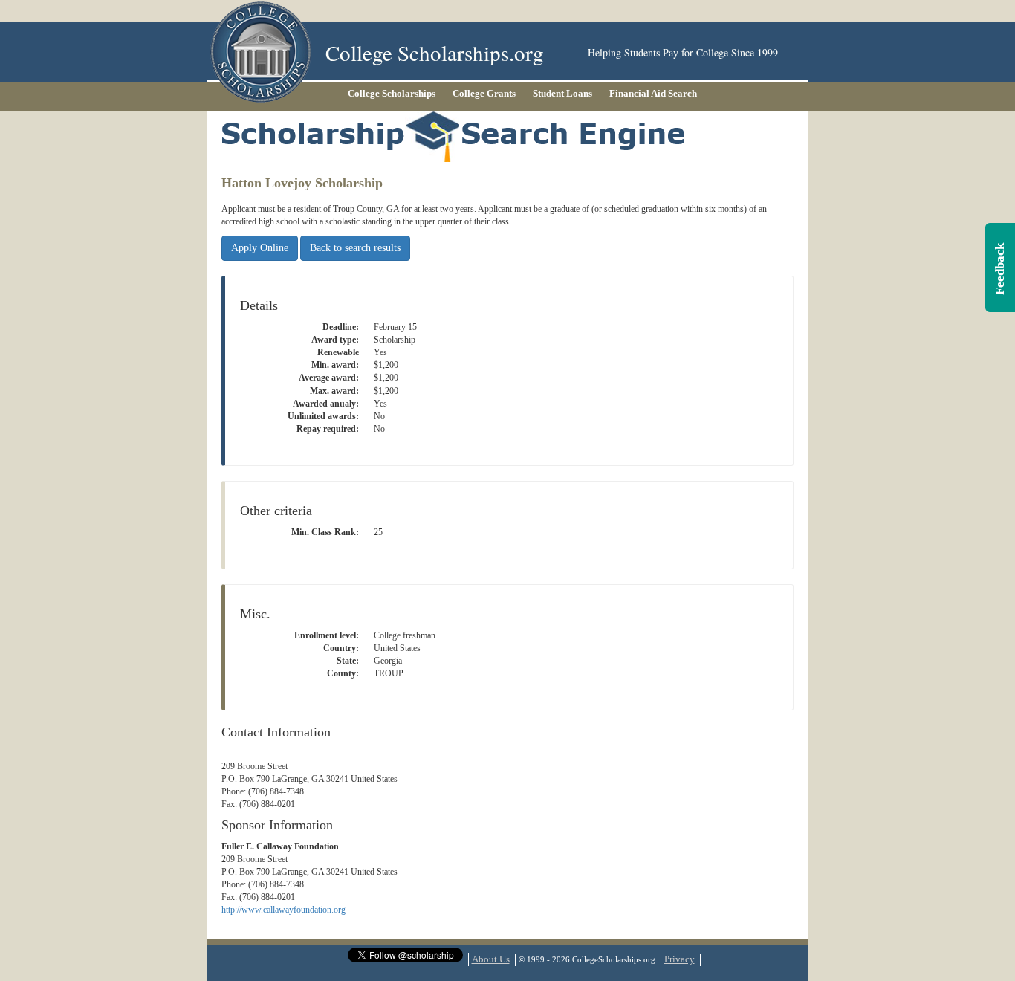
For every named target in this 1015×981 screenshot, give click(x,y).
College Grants (484, 93)
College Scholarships (391, 93)
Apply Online (259, 247)
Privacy (679, 959)
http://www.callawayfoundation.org (283, 909)
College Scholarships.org (434, 52)
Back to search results (355, 247)
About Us (491, 959)
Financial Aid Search (653, 93)
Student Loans (562, 93)
